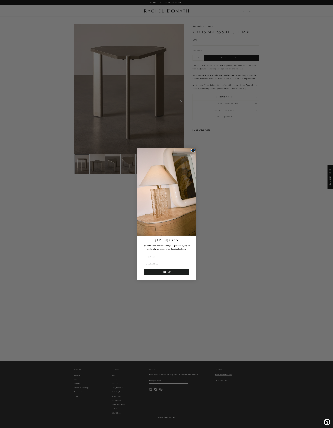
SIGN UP (167, 272)
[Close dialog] (193, 150)
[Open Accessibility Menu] (327, 422)
